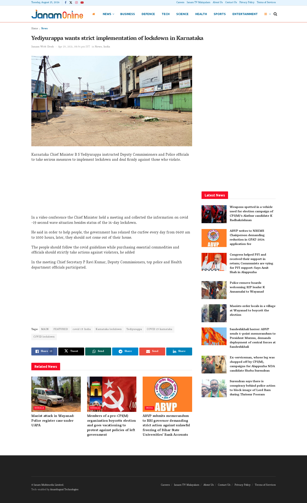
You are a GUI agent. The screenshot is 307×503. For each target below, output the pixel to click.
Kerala (39, 408)
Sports (220, 14)
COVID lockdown (44, 337)
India (106, 47)
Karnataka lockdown (109, 329)
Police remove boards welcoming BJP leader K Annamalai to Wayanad (247, 287)
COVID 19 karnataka (159, 329)
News (107, 14)
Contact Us (231, 2)
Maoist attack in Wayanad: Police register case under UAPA (52, 421)
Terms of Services (266, 2)
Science (182, 14)
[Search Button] (275, 14)
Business (127, 14)
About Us (218, 2)
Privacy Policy (246, 2)
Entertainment (245, 14)
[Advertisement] (111, 190)
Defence (148, 14)
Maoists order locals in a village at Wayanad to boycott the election (252, 310)
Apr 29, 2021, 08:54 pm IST (74, 47)
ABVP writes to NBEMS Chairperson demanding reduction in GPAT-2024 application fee (247, 237)
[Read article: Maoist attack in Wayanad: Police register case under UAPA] (56, 394)
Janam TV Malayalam (198, 2)
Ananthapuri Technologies (64, 489)
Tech (166, 14)
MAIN (45, 329)
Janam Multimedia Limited (48, 485)
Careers (180, 2)
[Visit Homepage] (57, 14)
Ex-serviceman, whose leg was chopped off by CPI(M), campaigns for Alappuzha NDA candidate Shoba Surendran (252, 364)
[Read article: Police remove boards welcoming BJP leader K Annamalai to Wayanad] (214, 290)
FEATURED (60, 329)
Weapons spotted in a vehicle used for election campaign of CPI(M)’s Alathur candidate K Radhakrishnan (251, 213)
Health (201, 14)
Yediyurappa (134, 329)
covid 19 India (82, 329)
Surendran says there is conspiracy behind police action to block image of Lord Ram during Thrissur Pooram (252, 388)
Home (34, 28)
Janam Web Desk (42, 47)
